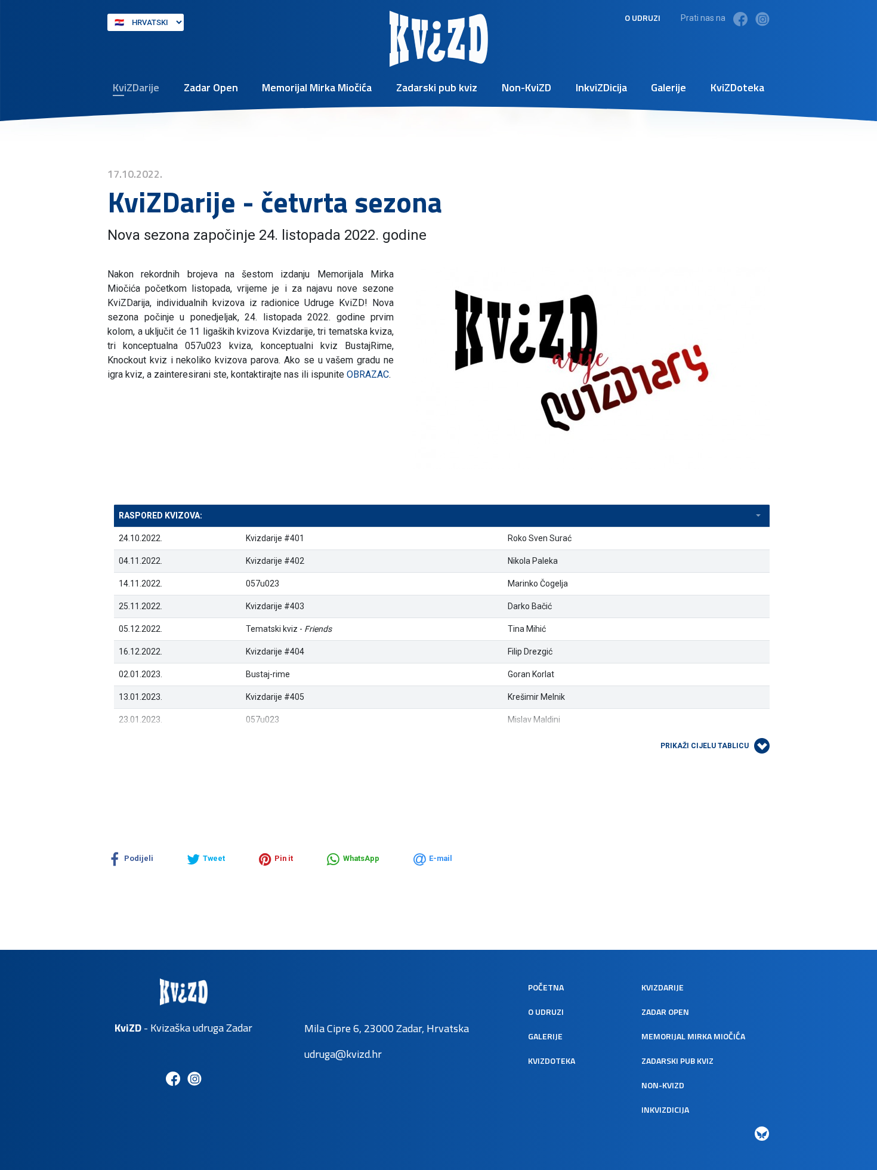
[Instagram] (762, 18)
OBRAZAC (368, 374)
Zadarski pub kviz (436, 87)
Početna (546, 987)
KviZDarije (136, 87)
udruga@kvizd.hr (343, 1054)
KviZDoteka (737, 87)
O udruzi (642, 17)
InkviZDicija (601, 87)
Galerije (668, 87)
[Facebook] (740, 18)
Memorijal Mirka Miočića (317, 87)
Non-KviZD (526, 87)
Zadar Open (211, 87)
